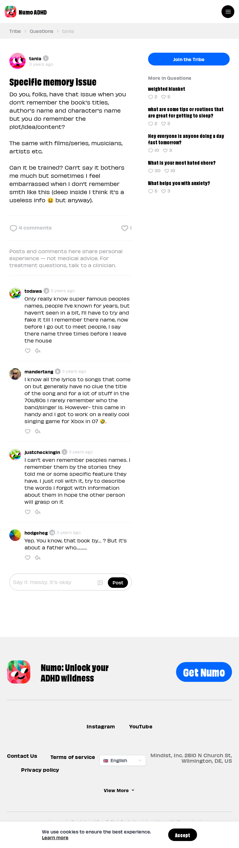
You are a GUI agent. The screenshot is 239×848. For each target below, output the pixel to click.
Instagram (101, 726)
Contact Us (22, 756)
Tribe (15, 31)
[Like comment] (27, 350)
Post (118, 582)
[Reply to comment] (37, 350)
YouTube (140, 726)
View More (116, 790)
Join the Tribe (189, 59)
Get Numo (204, 671)
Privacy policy (40, 770)
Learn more (55, 837)
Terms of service (72, 757)
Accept (182, 834)
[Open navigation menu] (228, 11)
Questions (41, 31)
